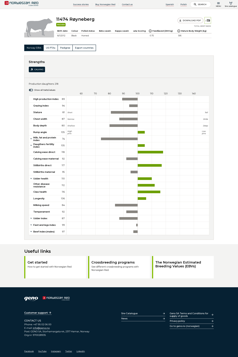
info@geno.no (41, 328)
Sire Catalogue (129, 313)
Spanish (170, 4)
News (124, 318)
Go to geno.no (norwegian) (184, 326)
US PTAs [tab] (50, 48)
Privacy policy (177, 321)
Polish (183, 4)
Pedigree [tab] (65, 48)
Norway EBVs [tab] (34, 48)
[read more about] (150, 31)
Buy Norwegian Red (105, 4)
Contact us (127, 4)
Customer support (36, 312)
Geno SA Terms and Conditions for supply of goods (189, 314)
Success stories (81, 4)
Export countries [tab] (84, 48)
